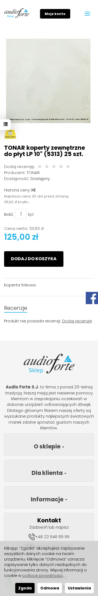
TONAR (33, 172)
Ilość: (9, 214)
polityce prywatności (42, 575)
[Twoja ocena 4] (61, 167)
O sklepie (48, 446)
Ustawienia (79, 588)
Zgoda (25, 588)
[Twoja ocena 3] (53, 167)
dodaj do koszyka (34, 259)
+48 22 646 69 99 (52, 537)
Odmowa (49, 588)
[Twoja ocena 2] (46, 167)
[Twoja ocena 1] (39, 167)
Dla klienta (48, 473)
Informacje (48, 499)
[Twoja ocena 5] (68, 167)
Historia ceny (17, 190)
